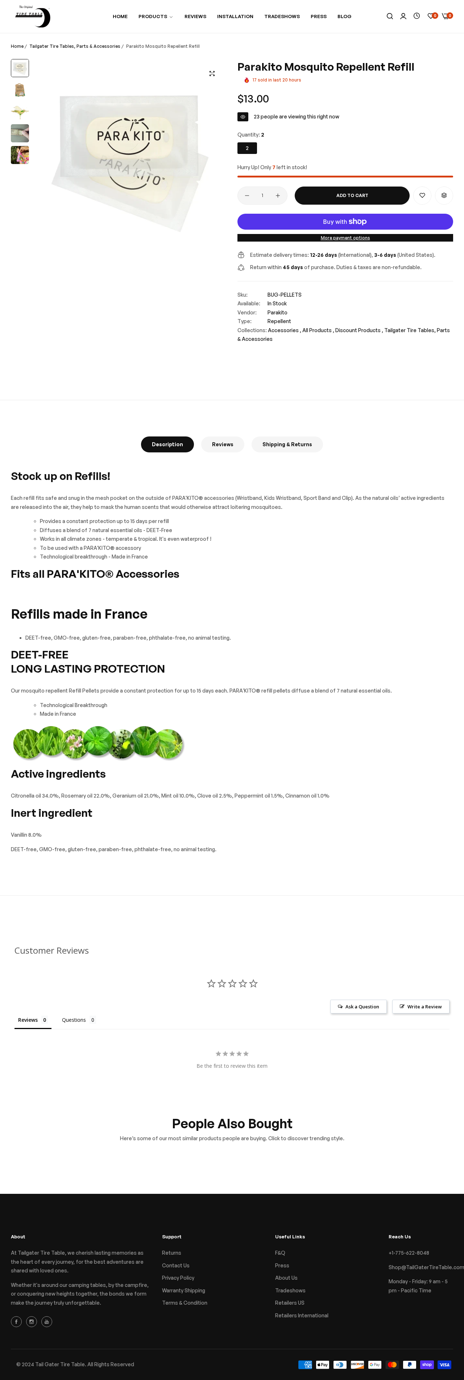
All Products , (318, 330)
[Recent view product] (417, 16)
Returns (171, 1253)
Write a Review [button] (424, 1006)
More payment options (345, 238)
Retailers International (301, 1315)
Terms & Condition (184, 1303)
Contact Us (176, 1265)
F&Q (280, 1253)
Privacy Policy (178, 1278)
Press (282, 1265)
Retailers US (289, 1303)
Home (17, 46)
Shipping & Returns (287, 444)
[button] (422, 196)
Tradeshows (290, 1290)
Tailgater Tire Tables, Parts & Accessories (74, 46)
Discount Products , (359, 330)
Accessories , (284, 330)
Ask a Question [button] (362, 1006)
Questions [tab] (74, 1019)
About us (286, 1278)
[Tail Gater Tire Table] (32, 16)
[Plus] (278, 195)
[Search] (390, 16)
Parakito (277, 312)
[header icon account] (403, 16)
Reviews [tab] (28, 1019)
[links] (17, 1321)
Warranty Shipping (183, 1290)
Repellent (279, 321)
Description (167, 444)
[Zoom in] (212, 73)
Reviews (222, 444)
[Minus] (247, 195)
